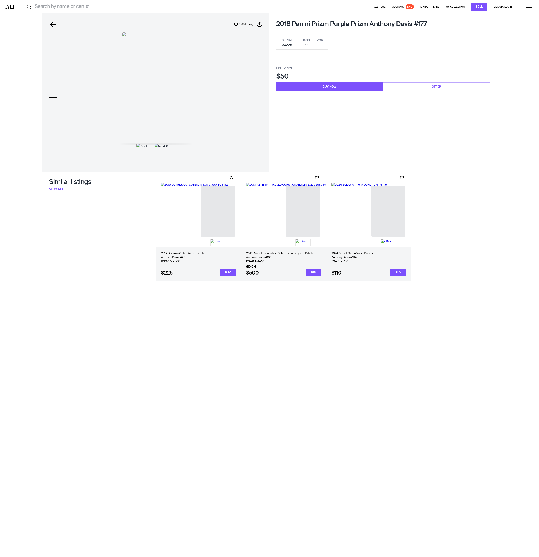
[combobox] (195, 6)
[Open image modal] (156, 88)
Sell (479, 6)
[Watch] (231, 177)
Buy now (329, 86)
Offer (436, 86)
